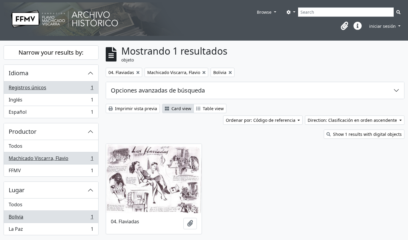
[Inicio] (129, 19)
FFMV (50, 171)
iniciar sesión (383, 26)
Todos (15, 146)
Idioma (18, 73)
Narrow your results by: (51, 52)
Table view (213, 108)
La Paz (50, 230)
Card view (180, 108)
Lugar (16, 190)
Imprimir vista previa (135, 108)
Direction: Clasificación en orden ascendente (353, 120)
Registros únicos (50, 89)
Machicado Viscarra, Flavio (50, 159)
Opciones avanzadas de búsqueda (158, 90)
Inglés (50, 101)
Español (50, 113)
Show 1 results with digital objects (367, 134)
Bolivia (50, 218)
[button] (344, 26)
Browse (265, 12)
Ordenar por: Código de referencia (261, 120)
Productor (22, 131)
